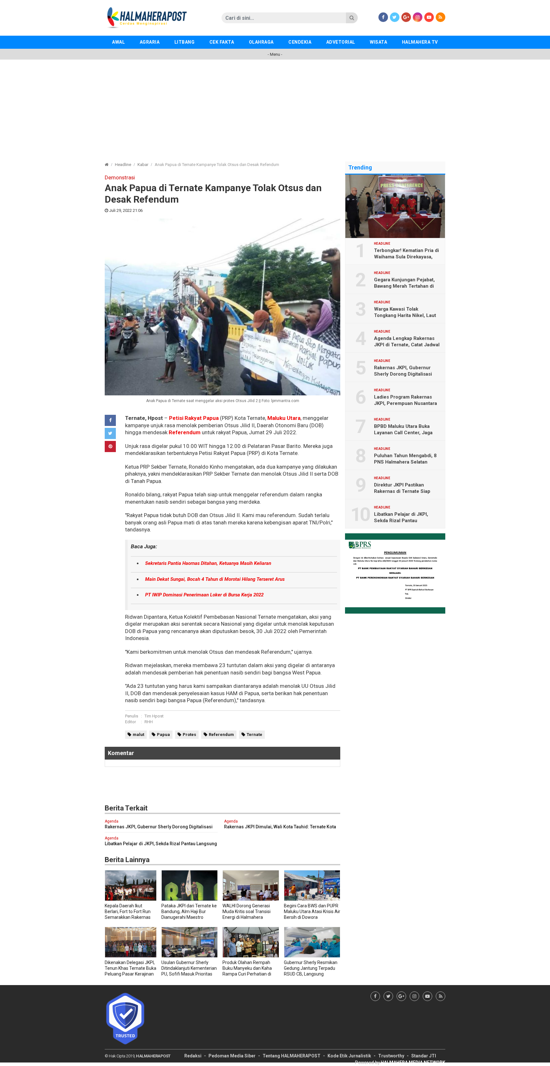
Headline (123, 164)
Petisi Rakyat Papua (194, 418)
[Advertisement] (275, 107)
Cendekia (299, 42)
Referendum (185, 432)
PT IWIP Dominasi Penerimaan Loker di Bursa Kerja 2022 (204, 595)
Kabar (143, 164)
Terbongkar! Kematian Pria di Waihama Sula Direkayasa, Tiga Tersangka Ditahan (406, 257)
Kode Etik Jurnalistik (349, 1055)
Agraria (150, 42)
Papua (163, 734)
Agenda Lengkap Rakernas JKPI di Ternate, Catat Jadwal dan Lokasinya (407, 344)
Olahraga (261, 42)
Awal (118, 42)
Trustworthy (391, 1055)
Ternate (254, 734)
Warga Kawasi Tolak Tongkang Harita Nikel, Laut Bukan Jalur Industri (405, 315)
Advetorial (340, 42)
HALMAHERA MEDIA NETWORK (413, 1062)
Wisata (378, 42)
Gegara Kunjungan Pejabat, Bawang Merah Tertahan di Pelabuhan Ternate (404, 286)
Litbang (184, 42)
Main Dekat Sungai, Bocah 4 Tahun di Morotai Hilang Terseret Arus (215, 579)
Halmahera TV (420, 42)
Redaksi (192, 1055)
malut (138, 734)
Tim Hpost (154, 716)
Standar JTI (423, 1055)
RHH (149, 721)
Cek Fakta (221, 42)
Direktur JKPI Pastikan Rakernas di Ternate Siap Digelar (402, 491)
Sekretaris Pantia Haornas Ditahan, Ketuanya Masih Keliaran (208, 563)
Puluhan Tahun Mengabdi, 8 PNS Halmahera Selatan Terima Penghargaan (405, 462)
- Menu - (275, 54)
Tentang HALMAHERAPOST (292, 1055)
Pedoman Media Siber (232, 1055)
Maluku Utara (283, 418)
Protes (189, 734)
